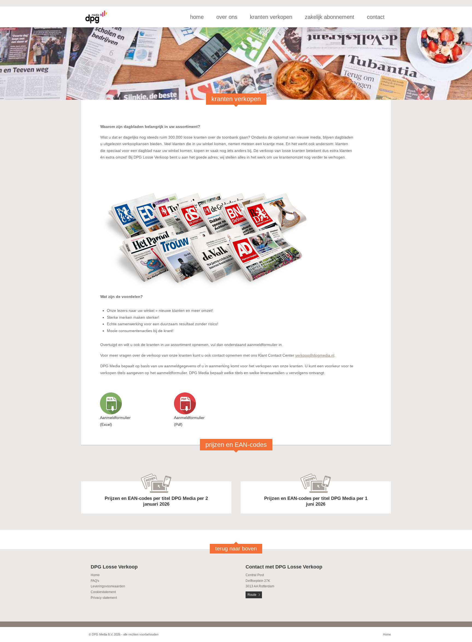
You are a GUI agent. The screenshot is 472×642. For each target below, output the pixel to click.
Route (251, 595)
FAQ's (95, 581)
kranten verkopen (271, 17)
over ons (226, 17)
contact (376, 17)
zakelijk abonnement (329, 17)
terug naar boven (236, 549)
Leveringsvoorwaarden (108, 586)
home (197, 17)
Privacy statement (104, 598)
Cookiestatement (103, 592)
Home (95, 575)
